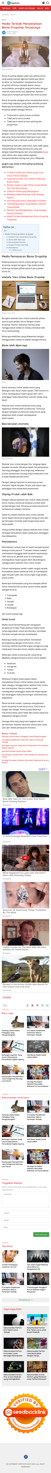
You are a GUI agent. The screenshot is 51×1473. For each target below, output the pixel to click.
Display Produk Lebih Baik (18, 245)
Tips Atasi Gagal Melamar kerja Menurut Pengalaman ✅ (37, 1267)
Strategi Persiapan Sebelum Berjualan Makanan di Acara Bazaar (25, 761)
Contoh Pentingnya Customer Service (9, 1266)
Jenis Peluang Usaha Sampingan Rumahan (26, 200)
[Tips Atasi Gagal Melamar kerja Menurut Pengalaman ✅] (38, 1256)
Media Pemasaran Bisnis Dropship (19, 234)
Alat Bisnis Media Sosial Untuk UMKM (17, 751)
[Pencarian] (47, 3)
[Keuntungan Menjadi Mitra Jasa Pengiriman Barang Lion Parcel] (13, 1069)
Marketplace (13, 247)
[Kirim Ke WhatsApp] (47, 1005)
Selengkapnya (25, 1300)
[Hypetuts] (13, 3)
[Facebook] (26, 1457)
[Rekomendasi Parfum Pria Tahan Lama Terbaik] (14, 1319)
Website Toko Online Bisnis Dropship (23, 237)
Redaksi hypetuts (12, 32)
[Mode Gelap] (43, 3)
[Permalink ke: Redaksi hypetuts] (4, 32)
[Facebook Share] (27, 1005)
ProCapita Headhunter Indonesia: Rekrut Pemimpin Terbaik (23, 741)
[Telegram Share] (42, 1005)
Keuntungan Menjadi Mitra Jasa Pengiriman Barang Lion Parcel (25, 756)
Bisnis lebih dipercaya (17, 240)
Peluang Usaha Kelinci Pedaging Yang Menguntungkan (24, 736)
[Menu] (3, 3)
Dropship (7, 997)
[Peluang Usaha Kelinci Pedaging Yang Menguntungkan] (13, 1022)
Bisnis (4, 20)
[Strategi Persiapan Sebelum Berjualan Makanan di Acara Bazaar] (38, 1072)
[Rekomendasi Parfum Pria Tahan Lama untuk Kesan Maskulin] (37, 1319)
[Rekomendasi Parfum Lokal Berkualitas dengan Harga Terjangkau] (37, 1343)
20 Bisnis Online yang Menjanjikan (23, 191)
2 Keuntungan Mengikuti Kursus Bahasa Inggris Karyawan (37, 1289)
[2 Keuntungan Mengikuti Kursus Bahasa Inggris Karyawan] (38, 1279)
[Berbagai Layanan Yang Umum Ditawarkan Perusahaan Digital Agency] (13, 1046)
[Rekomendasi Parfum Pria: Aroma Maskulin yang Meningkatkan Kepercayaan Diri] (14, 1366)
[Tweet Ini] (32, 1005)
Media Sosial (17, 250)
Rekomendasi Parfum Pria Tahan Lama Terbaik (13, 1330)
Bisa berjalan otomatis (17, 242)
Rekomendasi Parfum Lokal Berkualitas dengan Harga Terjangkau (36, 1353)
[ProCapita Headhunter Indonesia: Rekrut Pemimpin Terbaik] (38, 1022)
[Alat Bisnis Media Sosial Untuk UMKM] (38, 1046)
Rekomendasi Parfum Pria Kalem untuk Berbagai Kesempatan (13, 1353)
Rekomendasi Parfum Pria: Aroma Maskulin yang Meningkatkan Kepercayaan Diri (13, 1377)
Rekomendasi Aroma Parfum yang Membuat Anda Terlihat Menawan (36, 1377)
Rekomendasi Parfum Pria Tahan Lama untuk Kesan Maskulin (36, 1330)
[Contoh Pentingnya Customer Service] (13, 1256)
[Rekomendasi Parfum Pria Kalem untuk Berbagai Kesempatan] (14, 1343)
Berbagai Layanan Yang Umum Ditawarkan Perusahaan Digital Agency (25, 746)
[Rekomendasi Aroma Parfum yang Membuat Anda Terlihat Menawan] (37, 1366)
